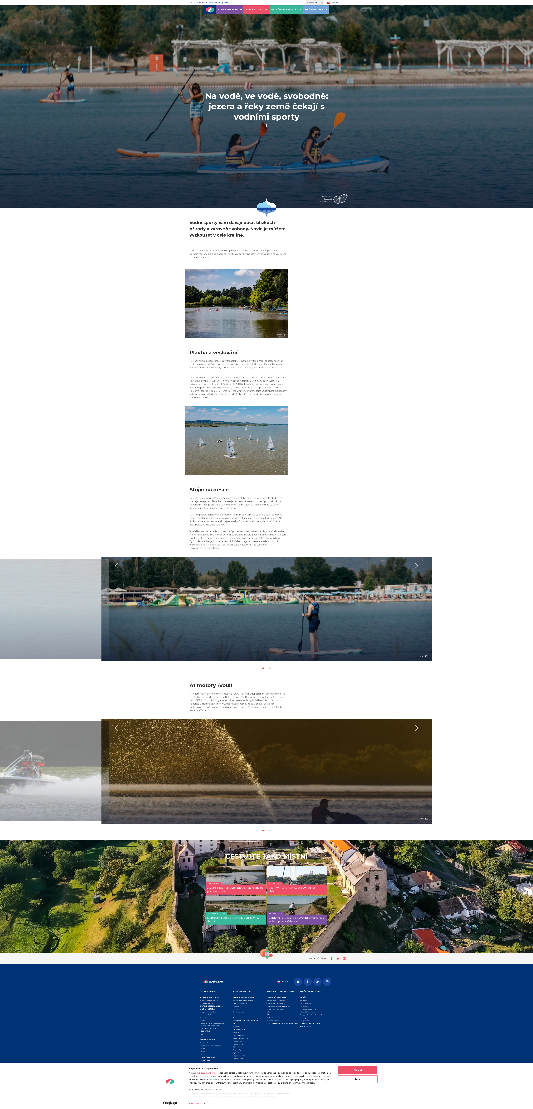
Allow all (358, 1070)
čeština (334, 3)
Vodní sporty (204, 1043)
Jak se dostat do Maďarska (276, 1000)
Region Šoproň (238, 1044)
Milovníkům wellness (307, 1012)
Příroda (235, 1009)
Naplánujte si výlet (284, 9)
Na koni (202, 1051)
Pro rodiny (303, 1000)
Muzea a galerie (206, 1015)
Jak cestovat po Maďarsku (275, 1003)
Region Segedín (239, 1056)
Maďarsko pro (314, 9)
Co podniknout (228, 9)
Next (416, 565)
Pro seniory (304, 1006)
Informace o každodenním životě (278, 1006)
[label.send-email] (343, 959)
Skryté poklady (238, 1012)
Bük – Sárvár (237, 1047)
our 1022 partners (206, 1073)
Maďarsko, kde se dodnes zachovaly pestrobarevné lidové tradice (212, 1024)
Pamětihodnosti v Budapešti (243, 1000)
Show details (194, 1103)
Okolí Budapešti (239, 1029)
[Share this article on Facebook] (330, 959)
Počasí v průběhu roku (274, 1009)
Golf (201, 1054)
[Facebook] (308, 982)
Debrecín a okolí (239, 1035)
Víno (201, 1037)
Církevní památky (206, 1018)
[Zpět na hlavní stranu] (210, 9)
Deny (357, 1079)
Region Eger (237, 1050)
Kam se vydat (255, 9)
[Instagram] (327, 982)
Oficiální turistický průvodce (204, 3)
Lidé (268, 1015)
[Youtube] (298, 982)
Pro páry (303, 1018)
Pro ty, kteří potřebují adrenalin (311, 1015)
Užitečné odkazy (272, 1021)
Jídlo (201, 1034)
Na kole (202, 1049)
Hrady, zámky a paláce (208, 1012)
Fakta (268, 1012)
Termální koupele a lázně (209, 1000)
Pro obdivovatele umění (309, 1009)
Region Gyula (238, 1059)
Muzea (235, 1015)
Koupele (236, 1006)
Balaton (236, 1032)
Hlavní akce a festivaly (208, 1028)
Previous (116, 565)
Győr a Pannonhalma (241, 1053)
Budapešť (236, 1026)
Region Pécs (237, 1041)
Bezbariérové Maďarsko (275, 1018)
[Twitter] (317, 982)
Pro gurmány (305, 1021)
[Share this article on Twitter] (336, 959)
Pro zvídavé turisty (306, 1003)
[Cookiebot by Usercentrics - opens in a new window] (170, 1103)
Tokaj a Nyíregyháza (240, 1038)
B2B (226, 3)
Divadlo (202, 1021)
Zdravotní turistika (206, 1003)
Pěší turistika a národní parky (210, 1046)
